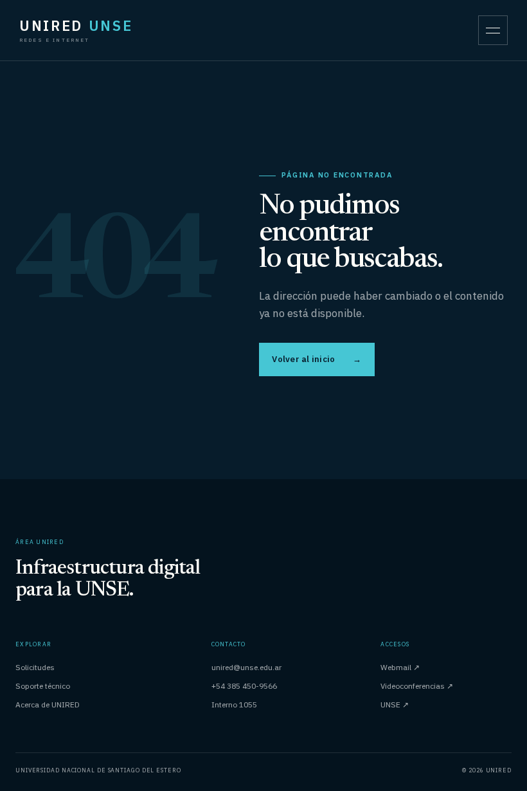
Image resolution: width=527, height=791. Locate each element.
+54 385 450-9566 (244, 686)
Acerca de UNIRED (47, 704)
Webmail (400, 667)
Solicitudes (35, 667)
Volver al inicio (316, 359)
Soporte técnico (42, 686)
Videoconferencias (416, 686)
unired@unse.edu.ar (246, 667)
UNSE (394, 704)
